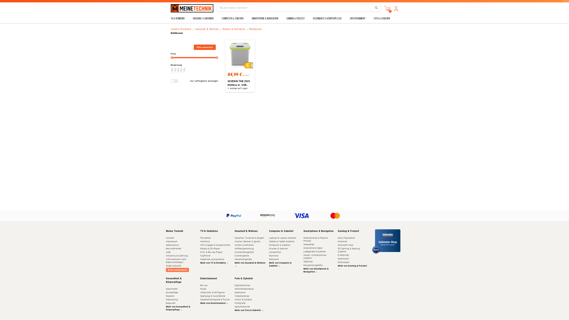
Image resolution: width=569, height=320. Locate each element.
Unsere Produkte (181, 29)
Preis (173, 54)
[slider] (172, 57)
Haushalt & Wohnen (207, 29)
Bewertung (176, 65)
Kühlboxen (255, 29)
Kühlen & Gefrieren (234, 29)
